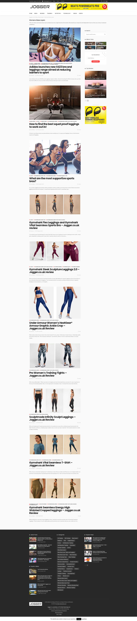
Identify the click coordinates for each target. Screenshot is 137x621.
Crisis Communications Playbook (59, 610)
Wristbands (60, 590)
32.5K (79, 422)
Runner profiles (61, 564)
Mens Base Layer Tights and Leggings (66, 552)
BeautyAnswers (59, 612)
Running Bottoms (70, 564)
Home (30, 13)
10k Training (67, 538)
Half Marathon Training (63, 545)
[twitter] (103, 1)
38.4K (79, 378)
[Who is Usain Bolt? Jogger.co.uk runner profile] (32, 586)
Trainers (76, 568)
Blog (54, 1)
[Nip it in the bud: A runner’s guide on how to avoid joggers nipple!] (95, 84)
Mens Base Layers (62, 550)
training (59, 571)
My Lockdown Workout (63, 559)
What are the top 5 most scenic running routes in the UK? (44, 591)
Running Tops (71, 566)
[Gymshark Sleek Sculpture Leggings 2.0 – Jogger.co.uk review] (55, 251)
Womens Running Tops (35, 64)
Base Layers (32, 121)
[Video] (90, 47)
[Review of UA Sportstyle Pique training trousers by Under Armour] (88, 553)
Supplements (70, 568)
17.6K (79, 231)
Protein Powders (74, 561)
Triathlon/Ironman (67, 571)
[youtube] (107, 1)
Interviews (72, 545)
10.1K (79, 275)
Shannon (32, 231)
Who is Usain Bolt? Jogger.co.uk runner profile (43, 584)
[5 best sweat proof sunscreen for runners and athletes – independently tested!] (88, 559)
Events (81, 13)
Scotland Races (61, 568)
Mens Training (72, 557)
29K (80, 516)
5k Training (60, 538)
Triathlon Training (62, 573)
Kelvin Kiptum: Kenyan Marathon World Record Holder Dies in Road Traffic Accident (44, 552)
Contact (62, 1)
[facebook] (101, 1)
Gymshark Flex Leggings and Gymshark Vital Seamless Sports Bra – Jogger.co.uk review (54, 225)
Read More (84, 619)
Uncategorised (71, 573)
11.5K (79, 468)
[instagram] (105, 1)
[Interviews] (101, 47)
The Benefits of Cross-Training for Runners (95, 78)
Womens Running (58, 266)
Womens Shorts (45, 64)
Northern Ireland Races (63, 561)
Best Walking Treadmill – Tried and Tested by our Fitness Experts (44, 545)
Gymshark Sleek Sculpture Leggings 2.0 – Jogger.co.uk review (54, 271)
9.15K (79, 129)
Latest (31, 63)
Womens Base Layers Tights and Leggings (63, 63)
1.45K (79, 75)
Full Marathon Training (68, 542)
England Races (71, 540)
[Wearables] (101, 43)
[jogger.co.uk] (35, 603)
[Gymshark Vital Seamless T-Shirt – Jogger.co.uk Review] (55, 444)
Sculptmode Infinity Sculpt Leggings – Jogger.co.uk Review (52, 418)
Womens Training (54, 64)
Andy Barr (32, 75)
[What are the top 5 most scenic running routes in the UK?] (32, 592)
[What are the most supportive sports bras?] (55, 157)
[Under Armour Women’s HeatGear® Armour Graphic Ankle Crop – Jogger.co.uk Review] (55, 303)
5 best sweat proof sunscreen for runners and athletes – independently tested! (99, 559)
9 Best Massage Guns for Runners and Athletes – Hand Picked (44, 559)
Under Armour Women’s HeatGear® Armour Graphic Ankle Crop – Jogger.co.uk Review (50, 325)
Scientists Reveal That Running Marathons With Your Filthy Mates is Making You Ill (44, 539)
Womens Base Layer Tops (47, 63)
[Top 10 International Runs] (32, 571)
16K (80, 331)
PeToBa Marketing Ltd (61, 603)
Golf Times (59, 614)
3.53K (79, 184)
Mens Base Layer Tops (63, 554)
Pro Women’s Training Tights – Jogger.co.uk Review (48, 374)
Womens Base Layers (52, 121)
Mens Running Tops (62, 557)
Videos (75, 13)
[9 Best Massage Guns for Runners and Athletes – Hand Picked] (32, 560)
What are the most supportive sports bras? (51, 180)
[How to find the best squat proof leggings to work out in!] (55, 102)
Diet (65, 540)
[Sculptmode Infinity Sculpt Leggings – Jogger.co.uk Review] (55, 401)
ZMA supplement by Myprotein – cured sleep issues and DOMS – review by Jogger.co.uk (99, 539)
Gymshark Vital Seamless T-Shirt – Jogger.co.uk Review (50, 464)
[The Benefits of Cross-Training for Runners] (95, 75)
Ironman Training (61, 547)
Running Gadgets (62, 566)
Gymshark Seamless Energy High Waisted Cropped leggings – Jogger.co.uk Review (54, 510)
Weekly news (37, 63)
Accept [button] (78, 619)
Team (58, 1)
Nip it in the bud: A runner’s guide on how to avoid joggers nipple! (95, 86)
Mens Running (73, 554)
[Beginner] (90, 43)
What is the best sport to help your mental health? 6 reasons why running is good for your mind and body (44, 577)
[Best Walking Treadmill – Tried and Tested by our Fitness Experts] (32, 546)
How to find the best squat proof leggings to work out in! (54, 125)
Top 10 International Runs (42, 569)
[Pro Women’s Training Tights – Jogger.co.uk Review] (55, 356)
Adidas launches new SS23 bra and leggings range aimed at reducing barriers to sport (50, 69)
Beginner (60, 540)
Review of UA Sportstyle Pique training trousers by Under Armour (100, 552)
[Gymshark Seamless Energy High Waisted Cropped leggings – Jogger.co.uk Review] (55, 488)
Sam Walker (32, 129)
